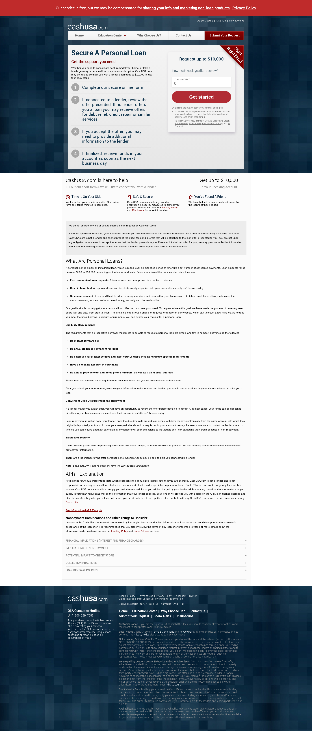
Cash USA (88, 26)
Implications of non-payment (87, 548)
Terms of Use (202, 121)
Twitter (193, 596)
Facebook (180, 596)
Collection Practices (81, 563)
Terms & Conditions (163, 631)
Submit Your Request (224, 35)
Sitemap (221, 20)
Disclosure (138, 210)
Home (79, 35)
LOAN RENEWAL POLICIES (82, 570)
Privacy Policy (244, 8)
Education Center (110, 35)
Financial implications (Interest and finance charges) (105, 540)
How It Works (236, 20)
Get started (201, 97)
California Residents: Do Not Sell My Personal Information (151, 598)
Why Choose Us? (149, 35)
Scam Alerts (162, 616)
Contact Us (183, 35)
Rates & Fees (195, 123)
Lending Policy (119, 531)
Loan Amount (182, 79)
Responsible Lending (212, 123)
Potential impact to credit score (90, 555)
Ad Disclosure (205, 20)
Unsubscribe (184, 616)
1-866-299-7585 (83, 615)
